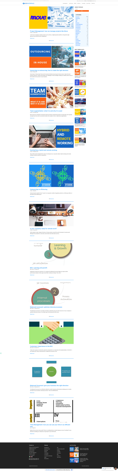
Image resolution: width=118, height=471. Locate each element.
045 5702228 (42, 0)
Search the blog (79, 7)
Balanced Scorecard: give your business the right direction (49, 385)
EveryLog (71, 3)
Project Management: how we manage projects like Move (49, 31)
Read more (32, 38)
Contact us (93, 3)
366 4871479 (47, 0)
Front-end (77, 30)
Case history (88, 3)
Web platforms (46, 447)
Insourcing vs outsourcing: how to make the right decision (49, 70)
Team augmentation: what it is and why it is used (46, 111)
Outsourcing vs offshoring (38, 189)
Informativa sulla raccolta (50, 469)
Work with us (59, 457)
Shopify (77, 39)
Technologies (46, 453)
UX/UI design (78, 43)
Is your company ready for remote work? (43, 228)
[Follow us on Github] (95, 1)
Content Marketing (79, 24)
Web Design (78, 45)
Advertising (78, 18)
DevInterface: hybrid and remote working (43, 150)
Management (52, 40)
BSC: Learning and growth (38, 268)
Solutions (77, 42)
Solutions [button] (78, 3)
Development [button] (65, 3)
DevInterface (78, 27)
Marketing (77, 33)
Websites (45, 451)
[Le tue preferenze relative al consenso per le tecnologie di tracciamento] (1, 353)
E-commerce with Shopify (48, 455)
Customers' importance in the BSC (41, 346)
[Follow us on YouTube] (93, 1)
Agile (76, 19)
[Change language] (30, 456)
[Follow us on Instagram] (91, 1)
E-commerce (78, 28)
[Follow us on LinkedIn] (89, 1)
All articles (77, 16)
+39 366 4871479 (31, 451)
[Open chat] (115, 468)
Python (77, 34)
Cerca (82, 10)
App (76, 21)
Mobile (75, 3)
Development (78, 25)
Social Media (78, 40)
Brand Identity (46, 458)
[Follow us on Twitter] (87, 1)
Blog (57, 454)
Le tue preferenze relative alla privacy (63, 469)
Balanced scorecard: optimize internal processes (46, 307)
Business (77, 22)
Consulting (83, 3)
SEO (76, 37)
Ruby (77, 36)
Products (58, 450)
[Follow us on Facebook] (85, 1)
